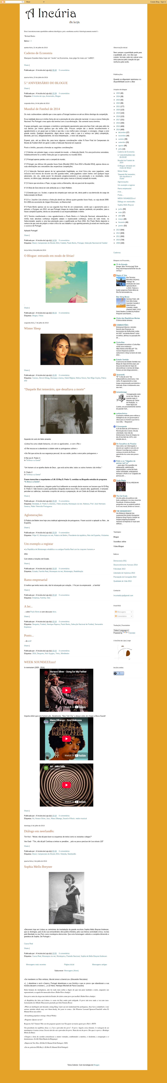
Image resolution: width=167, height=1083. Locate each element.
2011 (118, 236)
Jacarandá (120, 375)
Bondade (35, 504)
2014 (34, 653)
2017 (118, 120)
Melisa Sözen (81, 378)
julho (120, 149)
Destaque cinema (57, 378)
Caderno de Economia (38, 53)
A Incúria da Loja (38, 96)
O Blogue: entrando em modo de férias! (49, 255)
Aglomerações (33, 515)
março (121, 219)
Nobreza (86, 504)
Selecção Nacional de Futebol (96, 243)
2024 (118, 96)
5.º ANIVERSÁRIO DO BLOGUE (46, 83)
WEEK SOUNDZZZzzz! (40, 662)
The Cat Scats (121, 496)
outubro (121, 139)
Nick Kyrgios (50, 653)
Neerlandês (72, 854)
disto (54, 612)
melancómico (121, 413)
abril (120, 216)
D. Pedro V (44, 504)
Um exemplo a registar (38, 543)
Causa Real (28, 944)
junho (120, 209)
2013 (118, 230)
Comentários (122, 616)
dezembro (122, 132)
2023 (118, 100)
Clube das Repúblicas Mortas (128, 318)
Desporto (35, 624)
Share (26, 65)
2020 (118, 110)
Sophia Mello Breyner (38, 866)
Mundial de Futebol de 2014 (42, 109)
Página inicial (69, 965)
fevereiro (121, 222)
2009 (118, 243)
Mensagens (121, 612)
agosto (121, 146)
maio (120, 212)
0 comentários (64, 70)
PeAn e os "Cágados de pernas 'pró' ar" (125, 462)
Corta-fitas (120, 342)
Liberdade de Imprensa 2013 (124, 573)
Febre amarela (62, 504)
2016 (118, 123)
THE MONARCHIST (124, 511)
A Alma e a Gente (33, 460)
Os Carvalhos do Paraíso (126, 444)
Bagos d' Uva (121, 275)
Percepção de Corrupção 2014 (125, 577)
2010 (118, 240)
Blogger (96, 1065)
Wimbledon (65, 653)
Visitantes (105, 535)
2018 (118, 116)
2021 (118, 106)
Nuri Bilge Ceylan (93, 378)
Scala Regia (121, 480)
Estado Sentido (122, 360)
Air (33, 818)
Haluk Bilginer (70, 378)
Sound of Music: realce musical (75, 818)
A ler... (28, 606)
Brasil (34, 243)
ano (29, 641)
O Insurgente (121, 426)
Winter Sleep (32, 328)
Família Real (43, 571)
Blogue (58, 96)
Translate (131, 633)
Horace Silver (40, 818)
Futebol (63, 243)
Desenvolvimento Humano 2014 (126, 565)
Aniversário (50, 96)
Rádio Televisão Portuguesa (41, 506)
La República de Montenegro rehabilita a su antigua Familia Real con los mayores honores (59, 549)
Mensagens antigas (99, 965)
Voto (48, 598)
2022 (118, 103)
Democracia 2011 (120, 561)
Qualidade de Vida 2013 (123, 581)
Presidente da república (77, 535)
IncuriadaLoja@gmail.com (123, 595)
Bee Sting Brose (122, 297)
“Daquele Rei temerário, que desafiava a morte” (54, 389)
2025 (118, 93)
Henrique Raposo (53, 624)
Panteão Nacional (73, 956)
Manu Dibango (56, 818)
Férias (41, 316)
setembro (122, 142)
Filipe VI (35, 535)
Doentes (52, 504)
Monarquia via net (75, 504)
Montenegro (68, 571)
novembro (122, 136)
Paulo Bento (71, 243)
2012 (118, 233)
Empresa (35, 598)
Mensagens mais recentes (36, 965)
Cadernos (117, 253)
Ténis (58, 653)
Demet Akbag (44, 378)
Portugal (80, 243)
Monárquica (61, 956)
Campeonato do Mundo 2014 (48, 243)
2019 (118, 113)
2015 (118, 126)
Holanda (63, 854)
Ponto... (29, 635)
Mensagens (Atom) (71, 971)
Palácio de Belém (60, 535)
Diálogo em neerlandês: (39, 831)
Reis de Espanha (93, 535)
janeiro (121, 226)
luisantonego (121, 392)
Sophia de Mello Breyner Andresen (94, 956)
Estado (35, 571)
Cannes (35, 378)
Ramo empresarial (35, 579)
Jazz (48, 818)
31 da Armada (121, 264)
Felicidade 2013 (119, 569)
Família (43, 598)
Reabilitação (78, 571)
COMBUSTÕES (122, 325)
